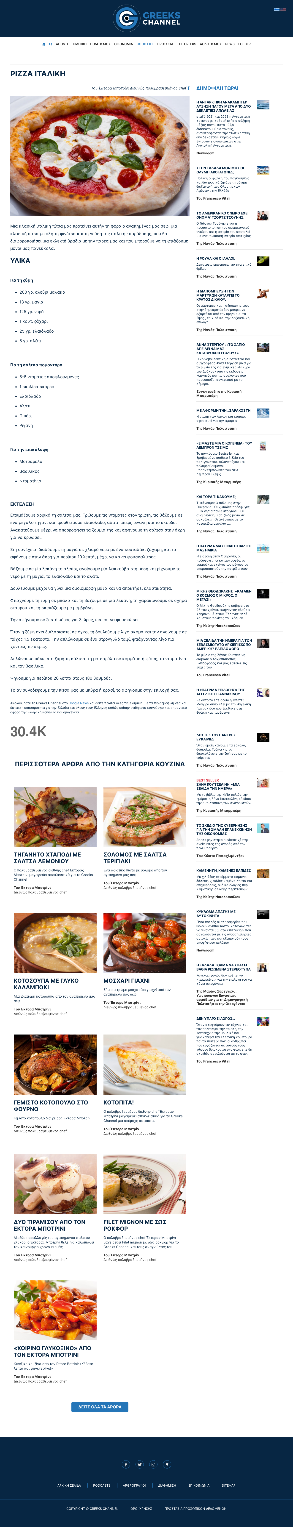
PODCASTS (102, 1485)
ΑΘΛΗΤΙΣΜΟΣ (211, 44)
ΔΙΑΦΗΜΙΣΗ (167, 1485)
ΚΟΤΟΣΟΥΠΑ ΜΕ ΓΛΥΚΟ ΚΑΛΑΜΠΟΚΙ (46, 984)
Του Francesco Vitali (213, 198)
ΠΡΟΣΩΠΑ (165, 44)
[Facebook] (188, 88)
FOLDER (244, 44)
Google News (79, 703)
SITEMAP (229, 1485)
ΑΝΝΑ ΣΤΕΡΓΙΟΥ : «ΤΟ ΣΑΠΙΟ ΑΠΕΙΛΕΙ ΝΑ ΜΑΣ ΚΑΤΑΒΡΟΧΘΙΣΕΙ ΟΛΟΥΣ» (220, 348)
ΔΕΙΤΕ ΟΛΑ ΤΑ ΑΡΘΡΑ (100, 1407)
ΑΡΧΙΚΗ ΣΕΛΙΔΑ (69, 1485)
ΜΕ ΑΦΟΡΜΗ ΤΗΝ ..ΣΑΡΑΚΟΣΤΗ (223, 410)
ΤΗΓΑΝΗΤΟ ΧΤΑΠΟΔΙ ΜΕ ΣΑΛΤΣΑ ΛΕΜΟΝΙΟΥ (47, 858)
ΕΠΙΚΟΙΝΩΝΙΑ (198, 1485)
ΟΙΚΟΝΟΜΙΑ (123, 44)
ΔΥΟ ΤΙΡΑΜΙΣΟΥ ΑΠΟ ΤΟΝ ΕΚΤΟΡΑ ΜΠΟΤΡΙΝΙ (49, 1225)
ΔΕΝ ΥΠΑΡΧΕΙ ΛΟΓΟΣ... (215, 1018)
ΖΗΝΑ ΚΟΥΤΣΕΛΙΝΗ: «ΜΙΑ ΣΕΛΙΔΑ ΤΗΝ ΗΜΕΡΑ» (218, 784)
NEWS (230, 44)
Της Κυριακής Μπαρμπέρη (218, 482)
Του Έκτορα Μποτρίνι (138, 88)
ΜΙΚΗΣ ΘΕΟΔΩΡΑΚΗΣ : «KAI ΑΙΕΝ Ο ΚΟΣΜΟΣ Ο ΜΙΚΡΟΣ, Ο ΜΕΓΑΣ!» (224, 595)
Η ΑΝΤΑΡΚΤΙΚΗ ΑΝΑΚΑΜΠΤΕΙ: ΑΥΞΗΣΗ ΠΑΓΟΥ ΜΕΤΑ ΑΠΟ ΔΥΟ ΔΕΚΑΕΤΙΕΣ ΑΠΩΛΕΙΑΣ (223, 106)
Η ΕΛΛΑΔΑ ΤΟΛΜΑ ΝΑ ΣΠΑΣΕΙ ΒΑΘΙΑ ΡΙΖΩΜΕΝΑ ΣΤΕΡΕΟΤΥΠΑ (223, 967)
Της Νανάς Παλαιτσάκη (216, 243)
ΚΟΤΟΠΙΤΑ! (118, 1102)
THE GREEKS (186, 44)
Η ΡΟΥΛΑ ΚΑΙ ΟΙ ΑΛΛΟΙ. (215, 258)
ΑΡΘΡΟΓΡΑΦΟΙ (134, 1485)
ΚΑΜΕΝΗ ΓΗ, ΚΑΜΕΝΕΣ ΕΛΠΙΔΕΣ (223, 870)
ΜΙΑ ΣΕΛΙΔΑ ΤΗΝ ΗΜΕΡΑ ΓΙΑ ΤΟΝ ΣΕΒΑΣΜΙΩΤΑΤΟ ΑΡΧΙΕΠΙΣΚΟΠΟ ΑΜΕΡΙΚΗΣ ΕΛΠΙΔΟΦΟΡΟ (224, 644)
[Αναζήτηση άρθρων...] (50, 44)
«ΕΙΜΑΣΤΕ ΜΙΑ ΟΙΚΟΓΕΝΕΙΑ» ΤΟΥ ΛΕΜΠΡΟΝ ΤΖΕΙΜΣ (224, 445)
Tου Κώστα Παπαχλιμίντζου (220, 856)
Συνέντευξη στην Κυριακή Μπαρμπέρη (218, 393)
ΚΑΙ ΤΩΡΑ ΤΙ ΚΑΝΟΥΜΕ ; (216, 497)
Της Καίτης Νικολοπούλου (218, 625)
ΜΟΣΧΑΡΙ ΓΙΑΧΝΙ (126, 980)
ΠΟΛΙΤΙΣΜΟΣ (100, 44)
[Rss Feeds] (167, 1464)
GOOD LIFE (145, 44)
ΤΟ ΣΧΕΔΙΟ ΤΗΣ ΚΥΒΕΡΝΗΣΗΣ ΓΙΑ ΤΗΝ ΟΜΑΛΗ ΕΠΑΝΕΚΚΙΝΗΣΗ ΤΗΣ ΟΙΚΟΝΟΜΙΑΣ (224, 829)
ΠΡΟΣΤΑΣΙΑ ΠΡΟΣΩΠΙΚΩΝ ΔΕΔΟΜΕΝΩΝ (196, 1508)
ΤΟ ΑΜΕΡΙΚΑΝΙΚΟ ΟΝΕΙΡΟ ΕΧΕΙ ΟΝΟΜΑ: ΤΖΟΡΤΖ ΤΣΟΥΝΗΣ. (222, 215)
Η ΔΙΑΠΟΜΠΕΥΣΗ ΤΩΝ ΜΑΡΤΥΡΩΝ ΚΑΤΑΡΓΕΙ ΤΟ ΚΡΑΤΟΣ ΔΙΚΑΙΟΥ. (218, 295)
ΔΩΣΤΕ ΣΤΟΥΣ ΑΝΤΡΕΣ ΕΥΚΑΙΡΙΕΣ (216, 737)
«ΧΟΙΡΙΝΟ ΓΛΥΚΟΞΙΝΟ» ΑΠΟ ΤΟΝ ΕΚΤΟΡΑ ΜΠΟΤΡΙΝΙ (52, 1351)
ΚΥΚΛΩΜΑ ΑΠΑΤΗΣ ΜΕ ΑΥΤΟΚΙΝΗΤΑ (216, 914)
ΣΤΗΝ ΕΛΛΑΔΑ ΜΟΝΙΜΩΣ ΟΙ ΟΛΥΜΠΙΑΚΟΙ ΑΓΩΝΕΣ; (220, 170)
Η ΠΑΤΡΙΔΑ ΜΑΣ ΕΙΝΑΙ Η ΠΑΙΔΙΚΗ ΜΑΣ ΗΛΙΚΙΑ (223, 548)
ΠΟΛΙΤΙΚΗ (79, 44)
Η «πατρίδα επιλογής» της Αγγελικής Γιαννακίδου (220, 692)
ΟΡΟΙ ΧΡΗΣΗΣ (141, 1508)
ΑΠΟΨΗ (62, 44)
